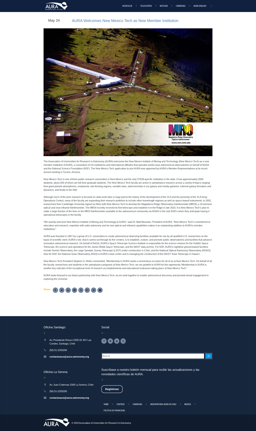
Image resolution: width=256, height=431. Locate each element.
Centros (121, 404)
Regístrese (112, 389)
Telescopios (146, 6)
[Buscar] (208, 356)
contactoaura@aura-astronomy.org (69, 356)
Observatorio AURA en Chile (163, 404)
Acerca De (127, 6)
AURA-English (199, 6)
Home (106, 404)
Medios (187, 404)
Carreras (180, 6)
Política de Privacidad (114, 410)
